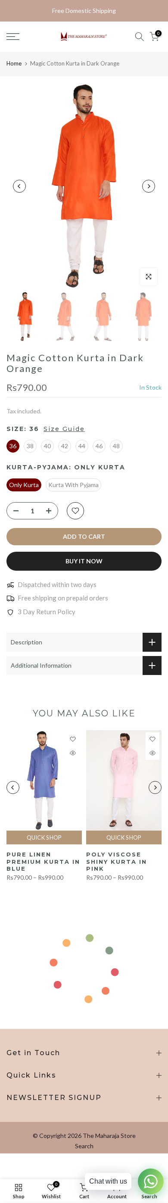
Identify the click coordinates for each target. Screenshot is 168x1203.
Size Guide (64, 429)
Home (14, 63)
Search (84, 1146)
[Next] (148, 186)
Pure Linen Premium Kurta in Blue (43, 861)
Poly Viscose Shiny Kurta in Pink (116, 861)
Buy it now (84, 561)
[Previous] (19, 186)
